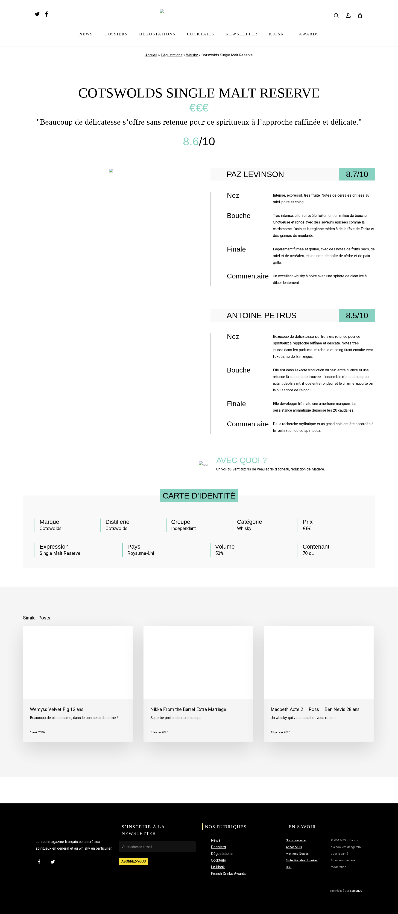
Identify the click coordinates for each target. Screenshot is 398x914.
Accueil (151, 55)
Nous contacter (296, 840)
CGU (289, 867)
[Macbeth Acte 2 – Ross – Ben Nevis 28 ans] (319, 684)
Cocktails (218, 860)
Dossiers (218, 847)
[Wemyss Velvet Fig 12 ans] (78, 684)
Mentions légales (297, 853)
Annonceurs (294, 847)
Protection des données (302, 860)
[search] (336, 15)
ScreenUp (356, 890)
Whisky (192, 55)
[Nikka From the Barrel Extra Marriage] (198, 684)
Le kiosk (218, 867)
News (215, 840)
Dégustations (171, 55)
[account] (348, 15)
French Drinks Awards (228, 873)
